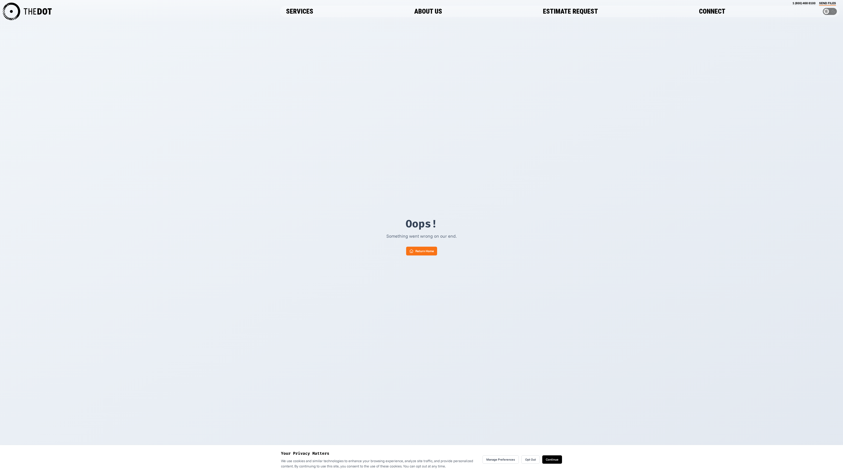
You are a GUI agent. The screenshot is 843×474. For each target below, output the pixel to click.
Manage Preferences (500, 459)
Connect (712, 11)
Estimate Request (570, 11)
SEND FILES (827, 3)
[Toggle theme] (830, 11)
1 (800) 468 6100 (804, 3)
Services (299, 11)
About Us (428, 11)
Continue (552, 459)
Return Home (424, 251)
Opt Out (530, 459)
